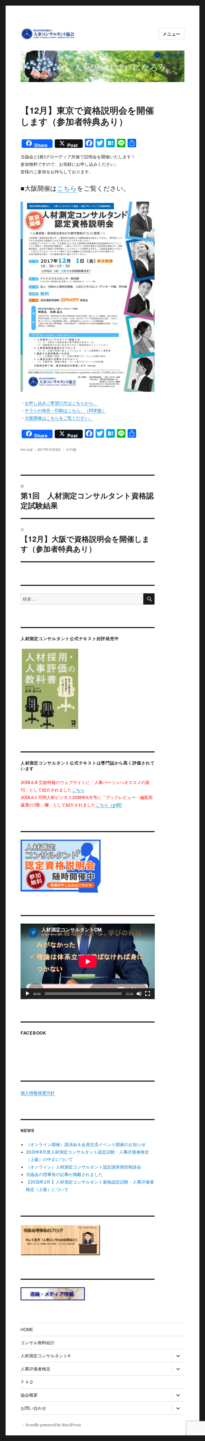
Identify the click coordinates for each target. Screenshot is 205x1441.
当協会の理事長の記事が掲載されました (64, 1174)
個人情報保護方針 (38, 1093)
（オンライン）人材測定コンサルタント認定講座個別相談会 (83, 1167)
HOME (27, 1329)
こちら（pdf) (109, 805)
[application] (88, 961)
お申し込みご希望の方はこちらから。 (61, 403)
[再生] (27, 993)
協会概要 (29, 1395)
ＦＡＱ (27, 1382)
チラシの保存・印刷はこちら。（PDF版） (65, 410)
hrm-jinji (27, 449)
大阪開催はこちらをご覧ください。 (59, 418)
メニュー (171, 34)
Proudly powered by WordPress (53, 1425)
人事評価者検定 (35, 1369)
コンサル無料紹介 (38, 1342)
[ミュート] (139, 993)
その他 (71, 449)
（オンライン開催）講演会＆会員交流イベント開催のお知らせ (85, 1144)
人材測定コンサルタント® (46, 1355)
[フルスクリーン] (147, 993)
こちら (67, 188)
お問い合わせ (33, 1408)
